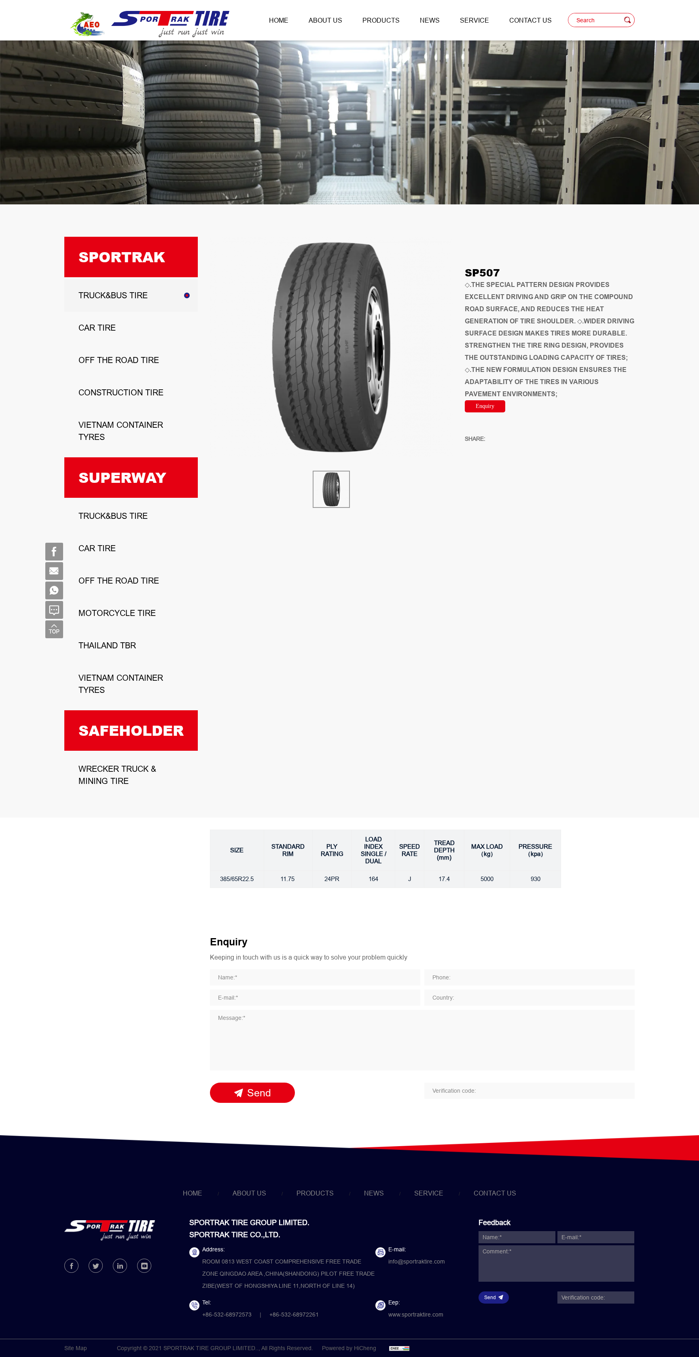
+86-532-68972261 (294, 1314)
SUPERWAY (122, 477)
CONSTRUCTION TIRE (120, 392)
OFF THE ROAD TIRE (118, 360)
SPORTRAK (121, 257)
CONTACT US (530, 20)
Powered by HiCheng (349, 1348)
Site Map (75, 1348)
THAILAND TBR (107, 645)
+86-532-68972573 (227, 1314)
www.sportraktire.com (415, 1314)
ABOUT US (325, 20)
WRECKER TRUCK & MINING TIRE (117, 774)
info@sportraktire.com (416, 1261)
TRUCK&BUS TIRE (113, 295)
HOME (278, 20)
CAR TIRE (97, 327)
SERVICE (474, 20)
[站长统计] (399, 1348)
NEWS (430, 20)
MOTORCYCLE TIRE (117, 612)
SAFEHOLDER (131, 730)
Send (259, 1093)
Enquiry (485, 406)
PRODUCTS (381, 20)
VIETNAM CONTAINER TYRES (120, 430)
